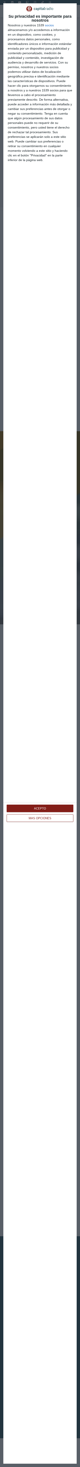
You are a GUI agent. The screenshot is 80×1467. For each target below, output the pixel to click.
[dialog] (40, 733)
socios (49, 25)
